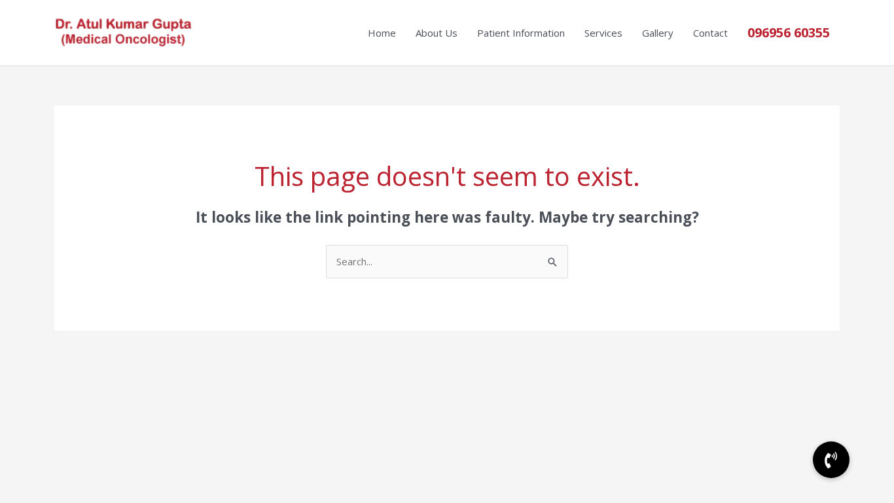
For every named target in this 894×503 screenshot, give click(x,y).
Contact (710, 32)
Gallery (657, 32)
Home (382, 32)
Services (603, 32)
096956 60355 (788, 32)
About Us (436, 32)
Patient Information (521, 32)
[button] (831, 459)
